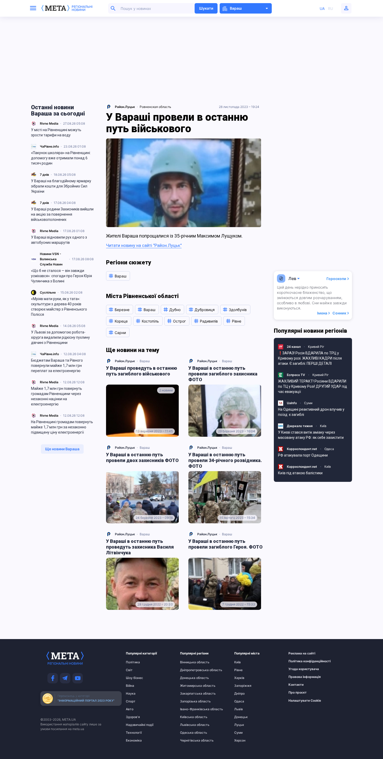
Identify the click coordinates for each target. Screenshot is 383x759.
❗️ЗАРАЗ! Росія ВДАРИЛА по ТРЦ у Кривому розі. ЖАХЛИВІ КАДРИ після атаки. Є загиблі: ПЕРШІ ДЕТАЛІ (310, 358)
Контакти (296, 685)
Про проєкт (297, 692)
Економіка (134, 740)
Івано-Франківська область (190, 709)
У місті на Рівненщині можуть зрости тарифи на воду (56, 132)
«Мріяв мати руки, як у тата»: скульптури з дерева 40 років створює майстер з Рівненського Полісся (59, 307)
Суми (308, 403)
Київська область (190, 717)
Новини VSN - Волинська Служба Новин (51, 259)
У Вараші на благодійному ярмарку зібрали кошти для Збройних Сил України (61, 186)
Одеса (329, 449)
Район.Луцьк (125, 361)
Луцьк (239, 725)
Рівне (238, 670)
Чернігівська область (190, 740)
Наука (130, 693)
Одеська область (190, 732)
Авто (129, 709)
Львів (238, 709)
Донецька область (190, 678)
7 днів (44, 175)
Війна (130, 686)
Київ (323, 426)
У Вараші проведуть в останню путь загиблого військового (141, 371)
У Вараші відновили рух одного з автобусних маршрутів (59, 240)
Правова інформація (298, 677)
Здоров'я (133, 717)
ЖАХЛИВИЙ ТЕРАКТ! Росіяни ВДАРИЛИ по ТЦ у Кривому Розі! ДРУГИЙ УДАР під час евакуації (312, 386)
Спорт (130, 701)
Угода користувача (298, 669)
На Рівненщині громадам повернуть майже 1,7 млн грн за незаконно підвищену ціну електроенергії (62, 427)
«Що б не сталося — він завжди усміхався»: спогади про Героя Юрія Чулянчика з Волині (61, 276)
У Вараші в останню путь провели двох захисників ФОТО (142, 457)
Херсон (239, 740)
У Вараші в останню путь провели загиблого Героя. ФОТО (225, 544)
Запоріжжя (242, 686)
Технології (134, 732)
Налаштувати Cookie (304, 700)
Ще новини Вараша (62, 449)
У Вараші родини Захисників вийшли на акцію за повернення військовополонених (62, 214)
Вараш (145, 361)
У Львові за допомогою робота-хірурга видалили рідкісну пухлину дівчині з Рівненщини (60, 337)
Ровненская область (155, 107)
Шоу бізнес (134, 678)
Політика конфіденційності (298, 661)
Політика (133, 662)
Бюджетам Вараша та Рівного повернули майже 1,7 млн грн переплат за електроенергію (57, 365)
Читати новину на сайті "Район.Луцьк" (144, 245)
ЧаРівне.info (49, 146)
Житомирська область (190, 686)
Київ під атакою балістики (300, 473)
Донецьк (241, 717)
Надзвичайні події (136, 725)
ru (330, 8)
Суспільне (48, 292)
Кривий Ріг (316, 347)
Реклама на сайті (298, 653)
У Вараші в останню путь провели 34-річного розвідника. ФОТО (225, 460)
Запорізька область (190, 701)
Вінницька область (190, 662)
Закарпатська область (190, 693)
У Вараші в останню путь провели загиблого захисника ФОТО (222, 373)
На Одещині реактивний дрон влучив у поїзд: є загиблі (311, 412)
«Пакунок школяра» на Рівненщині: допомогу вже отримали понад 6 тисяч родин (61, 158)
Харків (239, 678)
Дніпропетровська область (190, 670)
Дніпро (239, 693)
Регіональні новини (82, 8)
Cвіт (129, 670)
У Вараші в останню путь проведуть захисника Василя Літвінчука (140, 546)
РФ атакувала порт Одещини (303, 455)
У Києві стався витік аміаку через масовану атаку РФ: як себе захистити (311, 435)
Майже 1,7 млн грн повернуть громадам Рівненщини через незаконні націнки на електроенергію (56, 396)
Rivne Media (49, 123)
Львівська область (190, 725)
